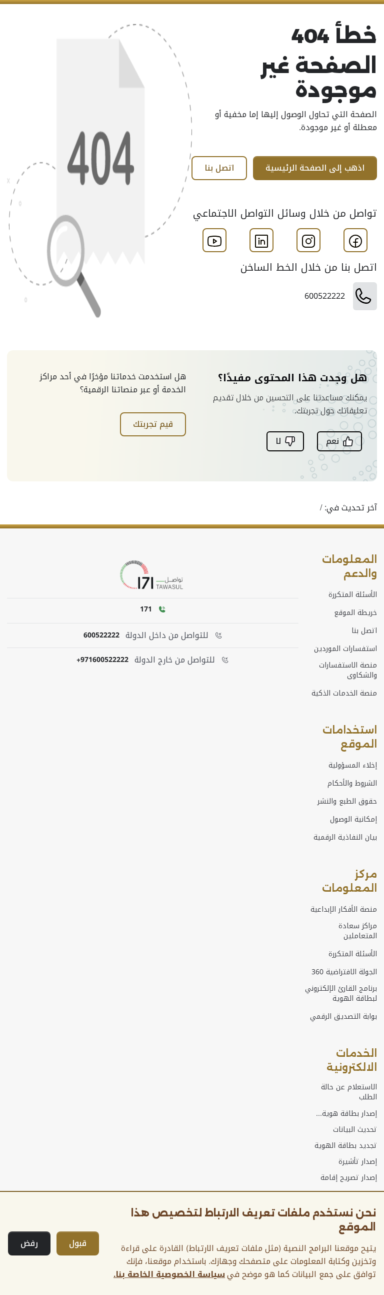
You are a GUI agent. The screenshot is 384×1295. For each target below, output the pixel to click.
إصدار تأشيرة (357, 1162)
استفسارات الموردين (345, 649)
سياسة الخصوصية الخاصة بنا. (169, 1274)
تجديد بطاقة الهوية (345, 1146)
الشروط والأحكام (352, 784)
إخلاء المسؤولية (352, 766)
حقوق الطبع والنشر (347, 802)
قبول (77, 1243)
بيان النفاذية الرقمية (345, 838)
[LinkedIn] (262, 241)
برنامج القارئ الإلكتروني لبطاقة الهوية (341, 994)
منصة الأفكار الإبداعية (343, 910)
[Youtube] (214, 241)
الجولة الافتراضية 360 (344, 972)
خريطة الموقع (355, 613)
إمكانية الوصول (353, 820)
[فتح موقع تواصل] (153, 575)
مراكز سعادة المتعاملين (357, 931)
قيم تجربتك (153, 424)
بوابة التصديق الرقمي (343, 1017)
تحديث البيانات (355, 1130)
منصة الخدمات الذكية (344, 694)
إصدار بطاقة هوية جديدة (349, 1114)
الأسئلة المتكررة (352, 595)
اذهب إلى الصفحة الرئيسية (315, 168)
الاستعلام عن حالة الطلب (349, 1092)
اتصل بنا (219, 168)
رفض (29, 1243)
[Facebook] (356, 241)
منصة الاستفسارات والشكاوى (348, 671)
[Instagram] (308, 241)
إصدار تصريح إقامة (348, 1178)
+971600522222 (102, 660)
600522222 (102, 635)
